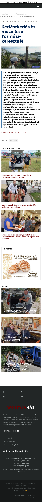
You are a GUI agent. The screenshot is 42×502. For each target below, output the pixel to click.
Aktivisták (13, 140)
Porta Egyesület (10, 441)
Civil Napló (8, 438)
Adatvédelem (20, 495)
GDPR (26, 490)
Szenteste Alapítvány (12, 445)
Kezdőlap (4, 14)
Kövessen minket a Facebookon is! (13, 132)
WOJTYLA (21, 407)
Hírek (11, 14)
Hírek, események (21, 14)
